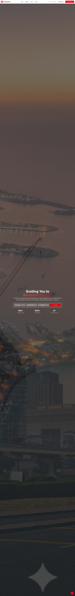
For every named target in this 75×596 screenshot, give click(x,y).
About (32, 1)
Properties (27, 1)
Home (22, 1)
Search (56, 305)
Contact (36, 1)
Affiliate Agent (61, 1)
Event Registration (69, 1)
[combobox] (19, 305)
